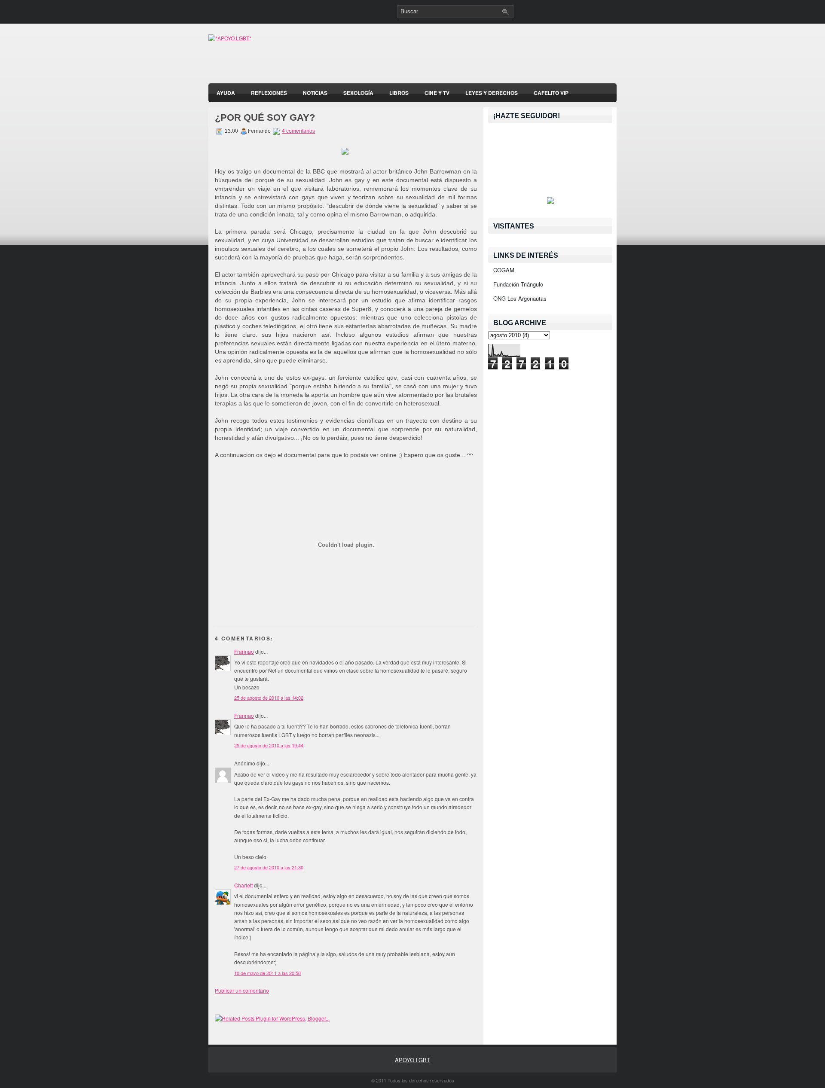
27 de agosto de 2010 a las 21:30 (268, 867)
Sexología (358, 93)
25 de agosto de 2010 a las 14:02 (268, 697)
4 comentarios (298, 131)
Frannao (244, 651)
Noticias (315, 93)
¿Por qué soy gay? (265, 117)
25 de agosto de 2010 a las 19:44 (268, 745)
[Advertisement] (516, 56)
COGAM (503, 270)
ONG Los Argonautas (520, 298)
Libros (399, 93)
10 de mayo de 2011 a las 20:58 (267, 972)
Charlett (243, 885)
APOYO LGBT (412, 1060)
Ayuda (226, 93)
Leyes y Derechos (491, 93)
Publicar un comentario (242, 990)
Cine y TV (437, 93)
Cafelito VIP (551, 93)
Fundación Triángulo (518, 284)
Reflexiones (269, 93)
